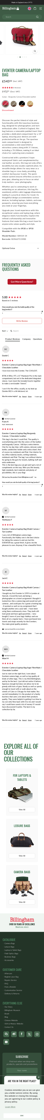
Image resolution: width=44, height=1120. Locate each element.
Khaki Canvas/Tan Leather (30, 104)
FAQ (6, 984)
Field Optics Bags (11, 953)
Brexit (7, 1014)
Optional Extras (8, 248)
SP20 (23, 228)
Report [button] (24, 396)
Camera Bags (10, 943)
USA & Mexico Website (14, 1024)
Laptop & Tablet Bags (13, 950)
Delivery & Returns (12, 994)
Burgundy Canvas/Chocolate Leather (5, 104)
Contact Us (9, 1027)
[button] (10, 1108)
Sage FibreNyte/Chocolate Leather (13, 104)
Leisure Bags (9, 947)
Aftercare (8, 973)
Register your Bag (11, 977)
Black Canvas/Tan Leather (22, 104)
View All (22, 810)
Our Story (8, 1007)
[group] (22, 297)
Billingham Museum (12, 1010)
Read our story (22, 927)
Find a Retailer (10, 987)
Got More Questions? (22, 281)
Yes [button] (20, 396)
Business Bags (10, 957)
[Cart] (35, 8)
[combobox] (22, 16)
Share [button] (30, 396)
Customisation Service (13, 990)
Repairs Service (10, 980)
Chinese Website (11, 1020)
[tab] (12, 339)
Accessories (9, 960)
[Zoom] (35, 51)
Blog (6, 1017)
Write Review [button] (22, 321)
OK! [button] (22, 1116)
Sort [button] (4, 331)
